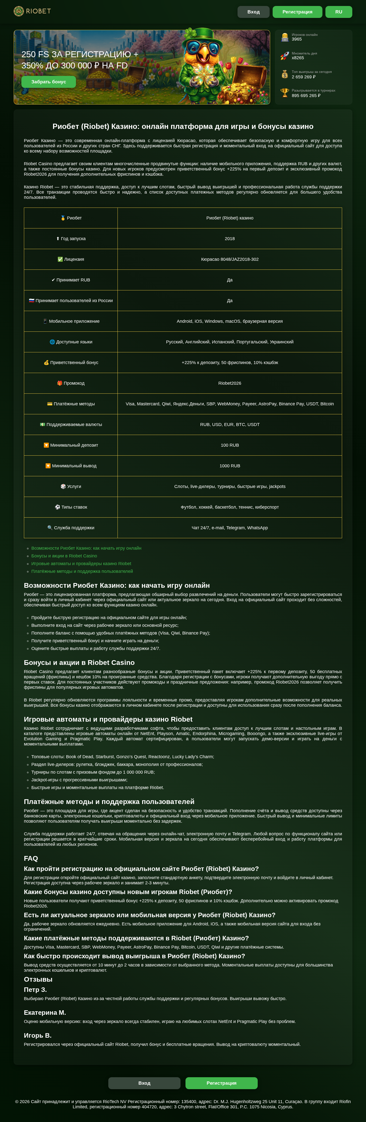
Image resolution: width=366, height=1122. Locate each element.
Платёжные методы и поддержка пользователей (82, 571)
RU (338, 11)
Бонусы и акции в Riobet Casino (64, 555)
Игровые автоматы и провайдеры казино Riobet (81, 563)
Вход (253, 11)
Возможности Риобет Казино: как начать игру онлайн (86, 548)
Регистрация (298, 11)
